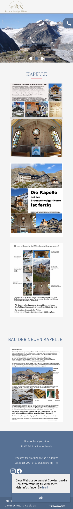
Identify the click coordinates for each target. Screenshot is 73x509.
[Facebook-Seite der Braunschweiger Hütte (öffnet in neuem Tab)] (19, 473)
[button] (31, 58)
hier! (45, 487)
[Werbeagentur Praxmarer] (56, 506)
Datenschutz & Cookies (20, 505)
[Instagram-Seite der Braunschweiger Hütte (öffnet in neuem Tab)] (13, 473)
